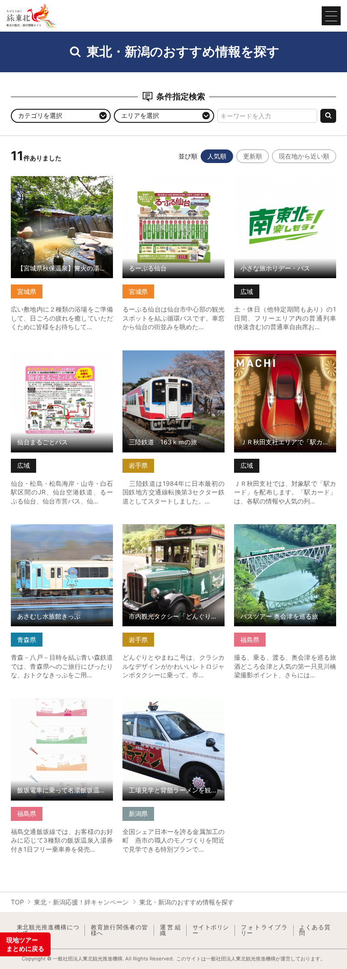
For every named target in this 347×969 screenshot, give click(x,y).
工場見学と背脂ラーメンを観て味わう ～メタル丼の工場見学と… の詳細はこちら (173, 710)
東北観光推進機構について (48, 930)
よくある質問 (314, 930)
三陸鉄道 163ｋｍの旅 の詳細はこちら (173, 357)
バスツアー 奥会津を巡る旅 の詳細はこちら (285, 531)
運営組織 (170, 930)
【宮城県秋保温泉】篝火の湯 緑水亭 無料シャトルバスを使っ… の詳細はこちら (62, 187)
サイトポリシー (210, 930)
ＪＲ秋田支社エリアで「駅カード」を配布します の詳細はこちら (285, 357)
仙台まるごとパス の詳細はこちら (59, 354)
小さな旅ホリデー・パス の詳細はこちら (285, 183)
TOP (17, 902)
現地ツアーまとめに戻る (25, 944)
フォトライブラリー (264, 930)
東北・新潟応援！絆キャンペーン (81, 902)
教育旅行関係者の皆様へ (119, 930)
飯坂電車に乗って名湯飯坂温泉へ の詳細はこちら (62, 706)
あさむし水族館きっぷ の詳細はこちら (62, 531)
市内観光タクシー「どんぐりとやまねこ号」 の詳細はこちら (173, 531)
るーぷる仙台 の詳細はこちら (164, 179)
